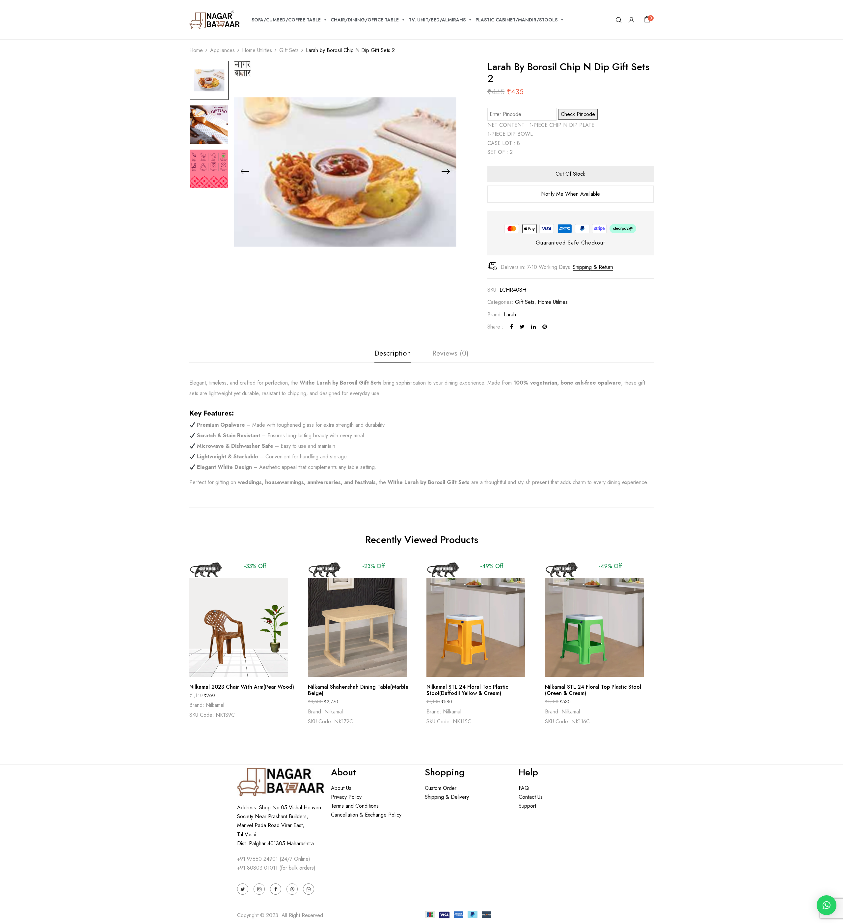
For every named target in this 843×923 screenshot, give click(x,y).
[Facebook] (511, 327)
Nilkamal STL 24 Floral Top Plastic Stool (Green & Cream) (593, 690)
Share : (495, 327)
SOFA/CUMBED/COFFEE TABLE (286, 19)
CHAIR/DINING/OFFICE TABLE (365, 19)
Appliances (222, 50)
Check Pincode (578, 114)
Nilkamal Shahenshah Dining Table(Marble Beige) (358, 690)
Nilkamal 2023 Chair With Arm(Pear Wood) (241, 687)
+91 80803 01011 (257, 868)
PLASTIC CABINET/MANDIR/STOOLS (516, 19)
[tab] (392, 354)
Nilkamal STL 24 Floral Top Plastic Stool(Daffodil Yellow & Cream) (467, 690)
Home (196, 50)
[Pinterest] (544, 327)
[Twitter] (522, 327)
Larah (510, 314)
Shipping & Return (593, 267)
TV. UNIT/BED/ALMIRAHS (437, 19)
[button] (648, 19)
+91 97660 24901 (257, 859)
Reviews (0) (450, 353)
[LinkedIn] (533, 327)
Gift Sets (289, 50)
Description (392, 353)
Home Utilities (257, 50)
